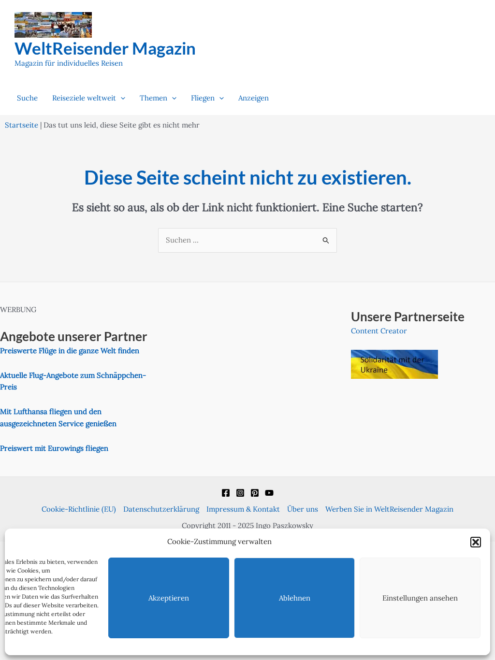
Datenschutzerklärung (161, 509)
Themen (153, 97)
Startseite (21, 124)
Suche (27, 97)
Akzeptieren (168, 598)
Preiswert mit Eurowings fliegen (54, 448)
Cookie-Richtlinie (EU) (79, 509)
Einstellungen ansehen (420, 598)
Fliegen (203, 97)
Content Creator (379, 330)
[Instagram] (240, 492)
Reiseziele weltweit (84, 97)
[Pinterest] (254, 492)
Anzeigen (253, 97)
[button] (475, 542)
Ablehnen (294, 598)
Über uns (302, 509)
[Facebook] (225, 492)
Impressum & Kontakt (243, 509)
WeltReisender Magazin (105, 48)
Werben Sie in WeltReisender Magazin (389, 509)
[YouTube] (269, 492)
